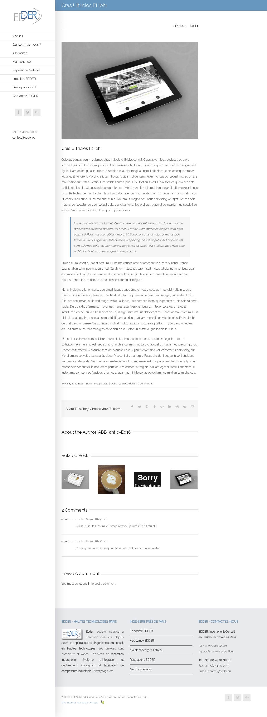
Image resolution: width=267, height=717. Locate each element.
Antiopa (94, 702)
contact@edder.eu (24, 137)
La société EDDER (141, 631)
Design (115, 383)
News (123, 383)
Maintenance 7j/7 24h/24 (146, 650)
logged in (85, 583)
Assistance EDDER (142, 640)
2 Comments (145, 383)
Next (193, 26)
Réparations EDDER (142, 659)
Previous (180, 26)
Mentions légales (141, 669)
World (131, 383)
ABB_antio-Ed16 (74, 383)
